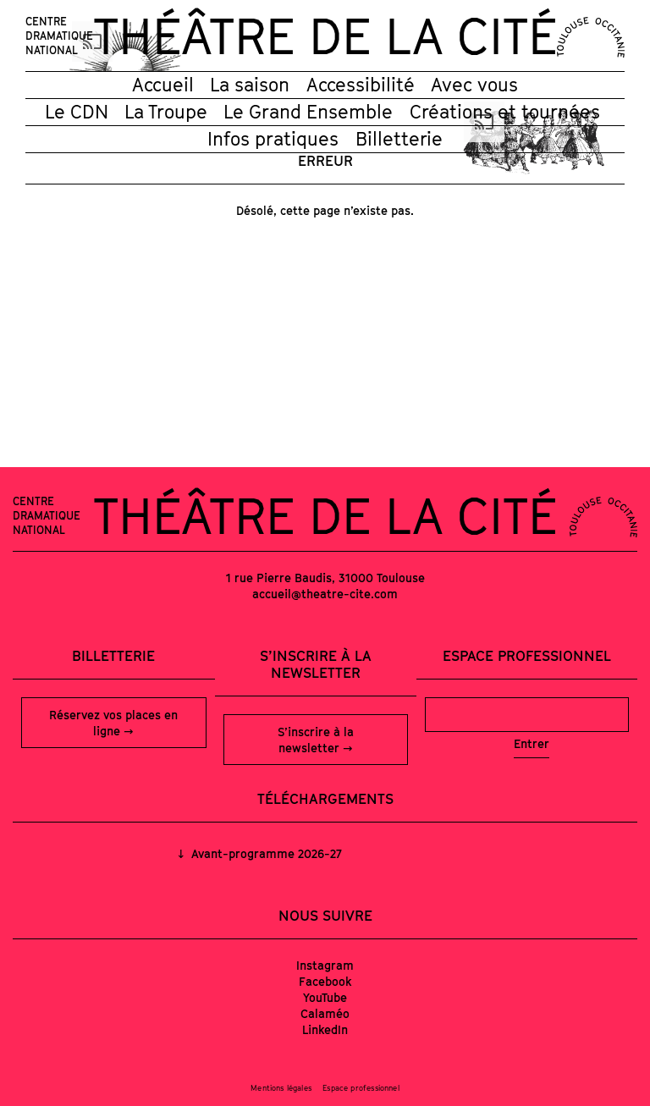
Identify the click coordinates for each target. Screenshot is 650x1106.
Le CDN (76, 112)
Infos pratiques (273, 139)
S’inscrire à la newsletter (316, 739)
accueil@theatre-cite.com (325, 593)
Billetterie (399, 139)
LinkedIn (325, 1029)
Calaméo (325, 1013)
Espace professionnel (527, 655)
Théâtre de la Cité (325, 35)
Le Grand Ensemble (308, 112)
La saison (249, 85)
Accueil (163, 85)
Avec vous (474, 85)
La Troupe (165, 112)
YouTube (325, 997)
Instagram (325, 965)
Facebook (325, 981)
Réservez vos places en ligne (113, 722)
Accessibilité (360, 85)
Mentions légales (281, 1087)
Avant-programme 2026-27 (265, 853)
